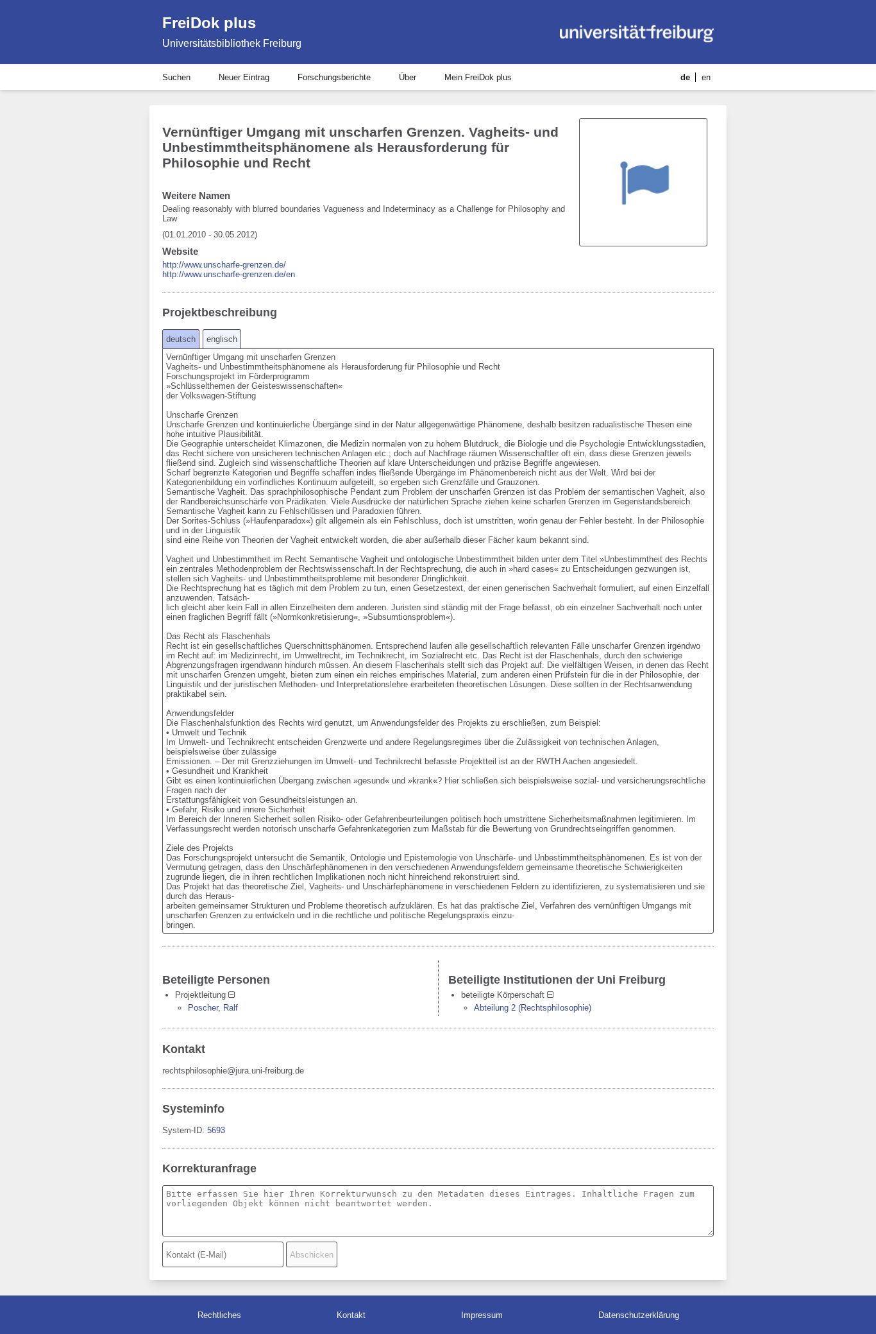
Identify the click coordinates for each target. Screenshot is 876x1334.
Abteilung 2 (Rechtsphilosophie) (532, 1008)
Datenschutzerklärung (638, 1315)
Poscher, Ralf (213, 1008)
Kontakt (351, 1315)
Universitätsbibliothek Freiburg (231, 43)
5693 (216, 1130)
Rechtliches (219, 1315)
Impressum (482, 1315)
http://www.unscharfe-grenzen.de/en (228, 274)
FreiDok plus (209, 22)
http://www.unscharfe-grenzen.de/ (224, 264)
